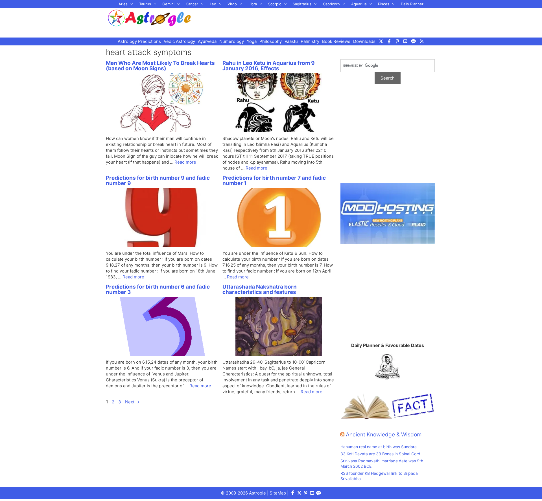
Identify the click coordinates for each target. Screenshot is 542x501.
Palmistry (310, 41)
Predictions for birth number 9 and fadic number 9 (158, 180)
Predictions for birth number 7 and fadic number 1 (274, 180)
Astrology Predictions (139, 41)
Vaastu (291, 41)
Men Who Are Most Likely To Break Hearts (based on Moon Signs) (160, 66)
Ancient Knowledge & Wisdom (384, 434)
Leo (213, 4)
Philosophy (270, 41)
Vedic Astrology (179, 41)
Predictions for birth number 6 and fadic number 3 (158, 289)
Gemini (168, 4)
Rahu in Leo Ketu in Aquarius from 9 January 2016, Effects (268, 66)
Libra (252, 4)
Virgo (232, 4)
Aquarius (359, 4)
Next (132, 402)
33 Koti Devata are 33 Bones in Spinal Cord (380, 453)
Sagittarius (302, 4)
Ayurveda (207, 41)
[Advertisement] (320, 22)
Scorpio (274, 4)
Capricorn (331, 4)
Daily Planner (412, 4)
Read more (185, 162)
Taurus (145, 4)
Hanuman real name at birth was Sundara (378, 446)
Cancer (192, 4)
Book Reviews (336, 41)
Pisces (383, 4)
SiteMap (278, 493)
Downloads (364, 41)
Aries (123, 4)
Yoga (252, 41)
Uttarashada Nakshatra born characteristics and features (259, 289)
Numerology (231, 41)
